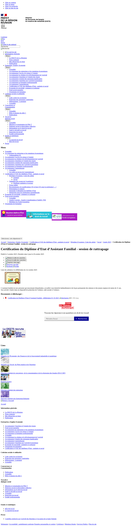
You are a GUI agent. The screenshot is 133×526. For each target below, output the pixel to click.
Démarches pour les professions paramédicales (24, 192)
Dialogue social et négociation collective (22, 126)
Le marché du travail (16, 140)
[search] (10, 46)
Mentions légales (70, 524)
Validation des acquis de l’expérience (21, 181)
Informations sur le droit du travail (20, 128)
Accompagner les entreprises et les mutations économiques (28, 71)
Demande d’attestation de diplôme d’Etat (22, 191)
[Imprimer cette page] (12, 262)
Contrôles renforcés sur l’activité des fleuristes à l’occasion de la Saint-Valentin (30, 519)
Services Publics (82, 524)
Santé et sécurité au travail (17, 130)
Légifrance (60, 524)
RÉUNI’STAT (14, 141)
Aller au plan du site (11, 8)
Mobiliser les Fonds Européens (19, 202)
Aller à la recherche (11, 6)
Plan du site (92, 524)
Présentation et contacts (16, 189)
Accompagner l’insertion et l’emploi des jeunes (24, 77)
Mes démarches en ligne (17, 62)
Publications (13, 63)
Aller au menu (9, 4)
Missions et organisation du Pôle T (20, 124)
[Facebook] (9, 266)
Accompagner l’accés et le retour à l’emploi (23, 73)
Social (15, 179)
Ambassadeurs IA (15, 155)
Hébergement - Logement (17, 101)
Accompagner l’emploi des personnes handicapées (25, 79)
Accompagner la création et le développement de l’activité (28, 75)
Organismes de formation (17, 92)
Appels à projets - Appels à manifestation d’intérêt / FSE (27, 200)
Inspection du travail (15, 132)
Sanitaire (16, 177)
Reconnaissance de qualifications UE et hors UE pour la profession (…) (32, 187)
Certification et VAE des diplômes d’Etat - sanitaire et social (28, 86)
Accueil (3, 242)
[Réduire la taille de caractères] (15, 258)
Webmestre (4, 524)
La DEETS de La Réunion (18, 58)
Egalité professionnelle (16, 134)
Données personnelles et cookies (44, 524)
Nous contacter (14, 60)
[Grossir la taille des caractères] (16, 260)
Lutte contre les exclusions (17, 98)
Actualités (12, 69)
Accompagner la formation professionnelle (23, 82)
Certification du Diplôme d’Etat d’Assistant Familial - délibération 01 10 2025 (34, 298)
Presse (3, 42)
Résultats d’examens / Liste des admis (21, 176)
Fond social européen (16, 90)
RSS (2, 41)
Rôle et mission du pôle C (17, 113)
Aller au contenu (10, 2)
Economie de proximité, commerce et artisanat (24, 88)
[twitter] (16, 266)
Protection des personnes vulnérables (21, 99)
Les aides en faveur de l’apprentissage (21, 172)
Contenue (4, 37)
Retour (8, 56)
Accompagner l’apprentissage (19, 84)
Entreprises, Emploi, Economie (18, 242)
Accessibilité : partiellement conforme (21, 524)
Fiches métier (13, 185)
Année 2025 (107, 242)
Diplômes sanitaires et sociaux (23, 183)
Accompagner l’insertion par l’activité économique (25, 81)
